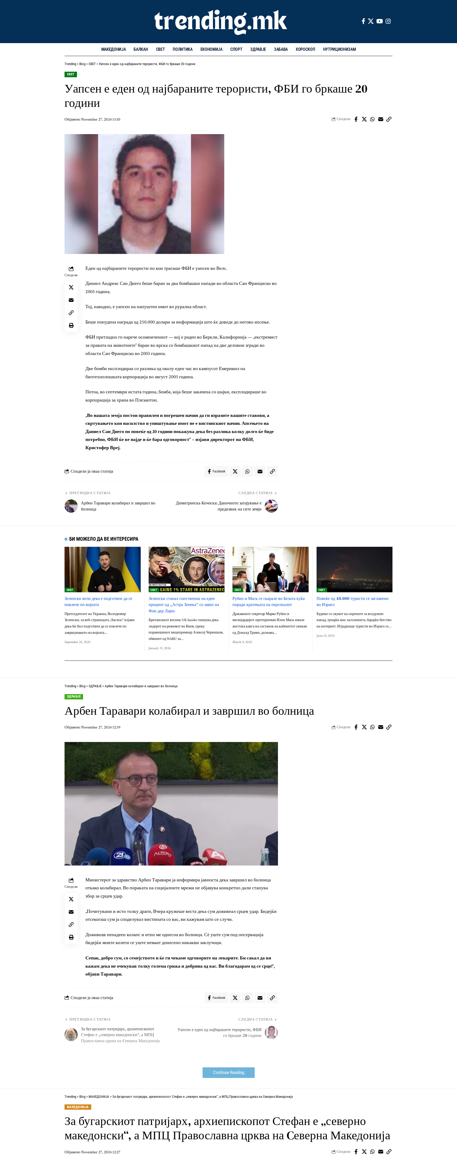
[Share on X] (364, 119)
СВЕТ (71, 74)
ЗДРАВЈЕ (74, 696)
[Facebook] (363, 21)
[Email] (380, 119)
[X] (371, 21)
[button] (68, 21)
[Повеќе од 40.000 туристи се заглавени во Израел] (355, 570)
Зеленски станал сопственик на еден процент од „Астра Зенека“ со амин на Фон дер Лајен (184, 604)
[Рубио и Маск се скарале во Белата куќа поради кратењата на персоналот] (270, 570)
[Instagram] (388, 21)
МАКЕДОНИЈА (78, 1107)
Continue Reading (228, 1072)
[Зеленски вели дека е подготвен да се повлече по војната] (103, 570)
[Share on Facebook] (356, 119)
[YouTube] (379, 21)
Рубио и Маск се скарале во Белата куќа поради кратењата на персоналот (268, 601)
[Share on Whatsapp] (372, 119)
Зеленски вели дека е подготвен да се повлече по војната (98, 601)
